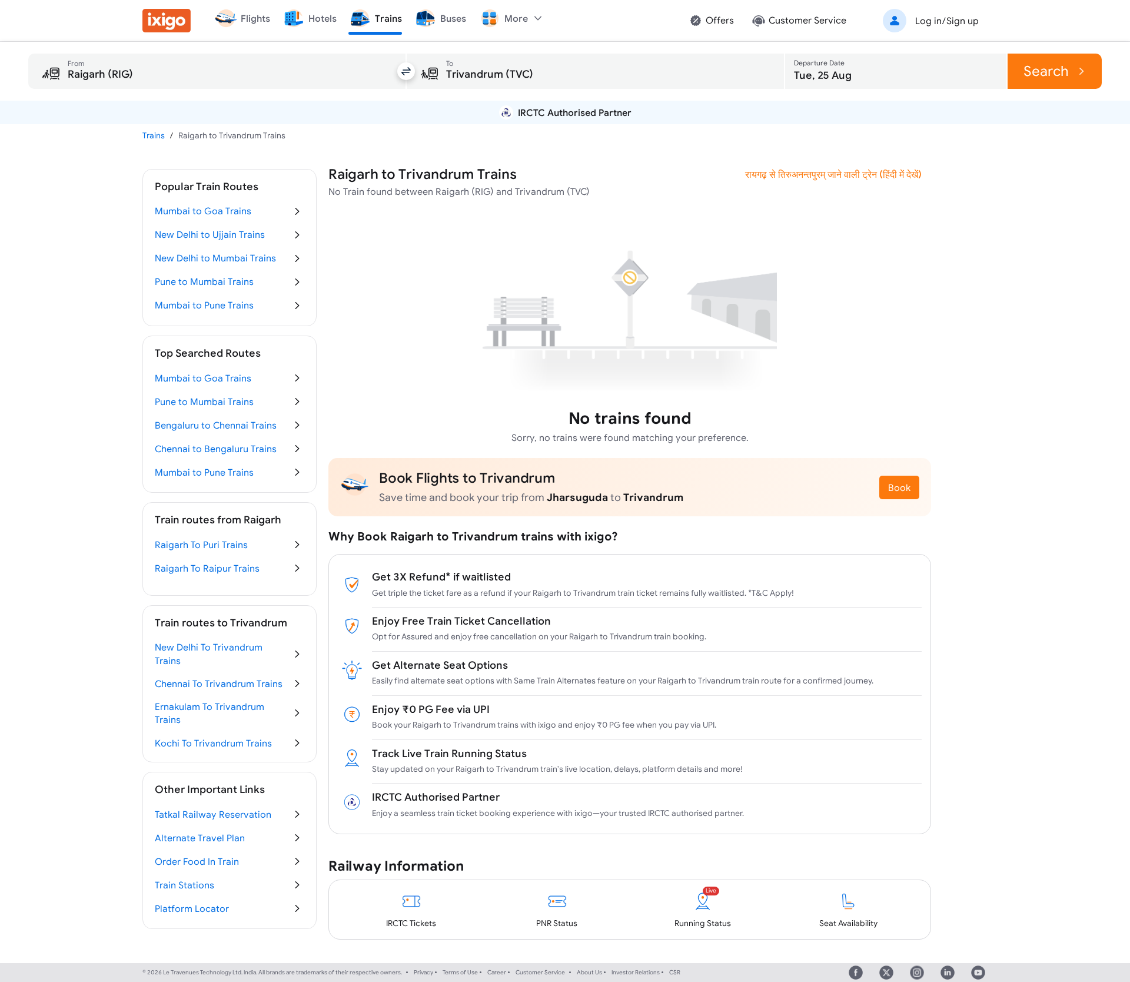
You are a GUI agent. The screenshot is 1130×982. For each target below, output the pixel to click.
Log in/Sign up (947, 20)
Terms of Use (460, 972)
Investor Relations (635, 972)
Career (496, 972)
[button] (929, 20)
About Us (589, 972)
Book (899, 487)
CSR (674, 972)
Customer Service (540, 972)
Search (1046, 71)
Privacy (423, 972)
